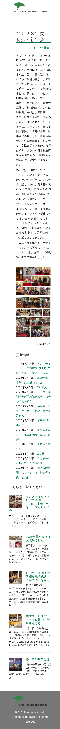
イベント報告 (41, 47)
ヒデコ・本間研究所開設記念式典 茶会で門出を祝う (33, 396)
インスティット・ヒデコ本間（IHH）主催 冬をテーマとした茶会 (33, 368)
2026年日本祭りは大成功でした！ (38, 538)
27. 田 (40, 453)
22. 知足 (42, 387)
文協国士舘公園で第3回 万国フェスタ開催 (33, 434)
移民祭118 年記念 (38, 659)
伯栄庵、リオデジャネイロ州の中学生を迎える (33, 411)
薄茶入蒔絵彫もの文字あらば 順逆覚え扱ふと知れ (33, 472)
